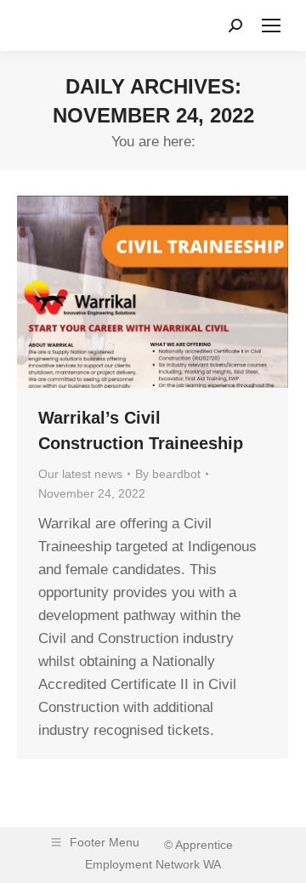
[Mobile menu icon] (271, 25)
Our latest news (80, 474)
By (168, 474)
